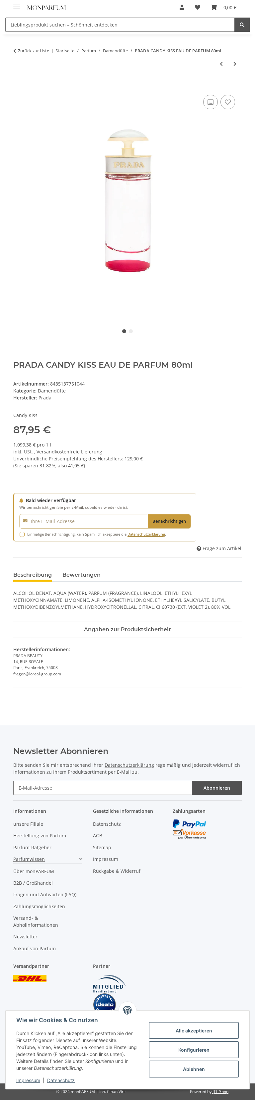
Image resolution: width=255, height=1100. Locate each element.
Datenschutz (61, 1080)
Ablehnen (194, 1069)
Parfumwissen (29, 859)
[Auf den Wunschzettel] (227, 102)
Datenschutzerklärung (146, 534)
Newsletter (25, 936)
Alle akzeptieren (194, 1030)
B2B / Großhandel (33, 883)
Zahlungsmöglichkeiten (39, 906)
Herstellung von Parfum (39, 835)
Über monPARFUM (33, 871)
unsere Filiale (28, 824)
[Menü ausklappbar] (16, 4)
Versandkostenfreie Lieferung (69, 451)
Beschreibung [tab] (32, 575)
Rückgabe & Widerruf (116, 871)
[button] (182, 7)
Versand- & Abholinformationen (35, 921)
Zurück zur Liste (33, 51)
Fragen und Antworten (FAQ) (44, 894)
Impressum (28, 1080)
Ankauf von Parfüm (34, 948)
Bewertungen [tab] (81, 575)
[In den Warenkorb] (18, 85)
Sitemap (102, 847)
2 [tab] (131, 331)
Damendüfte (52, 391)
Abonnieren (217, 788)
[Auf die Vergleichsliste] (210, 102)
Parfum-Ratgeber (32, 847)
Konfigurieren (194, 1050)
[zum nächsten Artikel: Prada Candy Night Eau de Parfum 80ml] (235, 64)
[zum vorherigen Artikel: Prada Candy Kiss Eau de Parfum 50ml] (221, 64)
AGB (97, 835)
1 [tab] (124, 331)
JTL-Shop (220, 1091)
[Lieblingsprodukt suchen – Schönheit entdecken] (242, 25)
